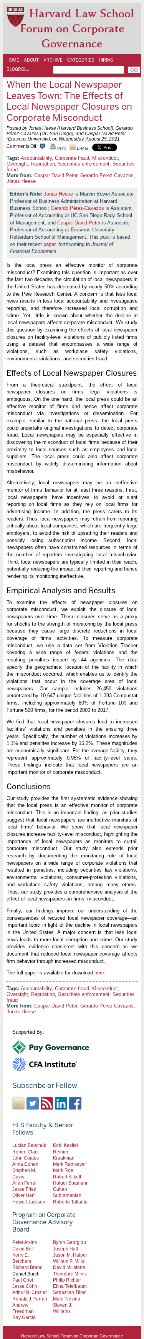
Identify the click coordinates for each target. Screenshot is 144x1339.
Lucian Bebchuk (29, 1145)
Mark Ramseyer (69, 1164)
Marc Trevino (66, 1298)
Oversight (17, 164)
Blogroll (18, 69)
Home (13, 60)
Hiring (106, 60)
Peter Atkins (24, 1242)
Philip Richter (67, 1279)
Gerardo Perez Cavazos (107, 175)
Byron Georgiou (69, 1242)
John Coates (25, 1157)
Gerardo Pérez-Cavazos (77, 208)
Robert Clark (25, 1151)
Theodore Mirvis (70, 1273)
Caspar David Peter (55, 175)
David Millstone (69, 1267)
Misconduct (105, 158)
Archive (53, 60)
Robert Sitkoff (67, 1176)
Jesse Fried (24, 1189)
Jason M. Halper (70, 1254)
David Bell (23, 1248)
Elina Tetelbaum (70, 1286)
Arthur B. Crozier (29, 1292)
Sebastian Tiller (69, 1292)
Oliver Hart (23, 1195)
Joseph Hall (65, 1248)
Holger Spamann (71, 1182)
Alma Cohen (25, 1164)
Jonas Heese (21, 181)
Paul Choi (22, 1279)
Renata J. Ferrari (29, 1298)
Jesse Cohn (24, 1286)
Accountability (36, 158)
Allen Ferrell (25, 1182)
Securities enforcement (83, 164)
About (31, 60)
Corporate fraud (72, 158)
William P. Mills (68, 1261)
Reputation (43, 164)
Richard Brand (27, 1267)
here (99, 973)
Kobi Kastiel (65, 1145)
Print (61, 148)
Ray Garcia (24, 1317)
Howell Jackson (28, 1201)
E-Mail (82, 148)
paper (49, 244)
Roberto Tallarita (70, 1201)
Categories (80, 60)
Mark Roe (63, 1170)
